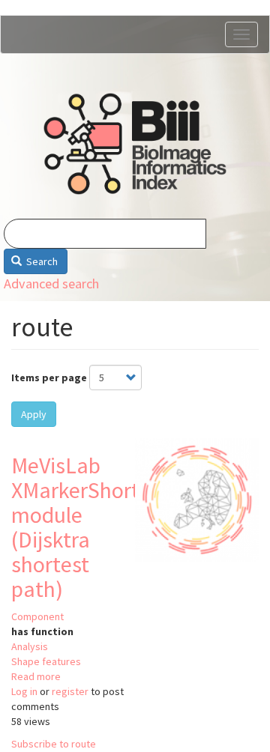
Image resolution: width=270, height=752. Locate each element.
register (70, 691)
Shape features (46, 661)
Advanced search (51, 283)
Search (41, 261)
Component (37, 616)
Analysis (29, 646)
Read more (36, 676)
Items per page (49, 377)
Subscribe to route (53, 744)
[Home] (135, 144)
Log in (24, 691)
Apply (33, 414)
